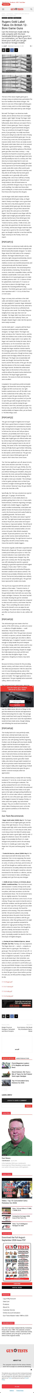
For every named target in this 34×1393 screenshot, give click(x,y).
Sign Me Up (17, 705)
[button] (17, 688)
